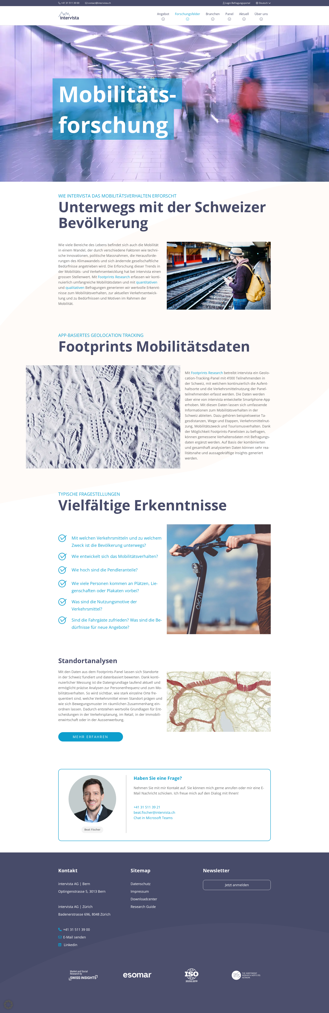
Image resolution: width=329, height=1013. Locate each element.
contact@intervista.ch (99, 3)
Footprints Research (114, 277)
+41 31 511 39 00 (70, 3)
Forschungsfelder (187, 14)
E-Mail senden (74, 937)
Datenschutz (140, 883)
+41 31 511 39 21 (147, 807)
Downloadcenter (144, 899)
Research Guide (143, 906)
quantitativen (146, 282)
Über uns (261, 14)
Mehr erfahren (91, 736)
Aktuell (244, 14)
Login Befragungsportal (237, 3)
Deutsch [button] (263, 3)
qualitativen (74, 287)
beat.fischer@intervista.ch (154, 812)
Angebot (163, 14)
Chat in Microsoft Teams (153, 817)
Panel (229, 14)
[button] (8, 1004)
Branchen (213, 14)
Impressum (140, 891)
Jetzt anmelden (237, 885)
